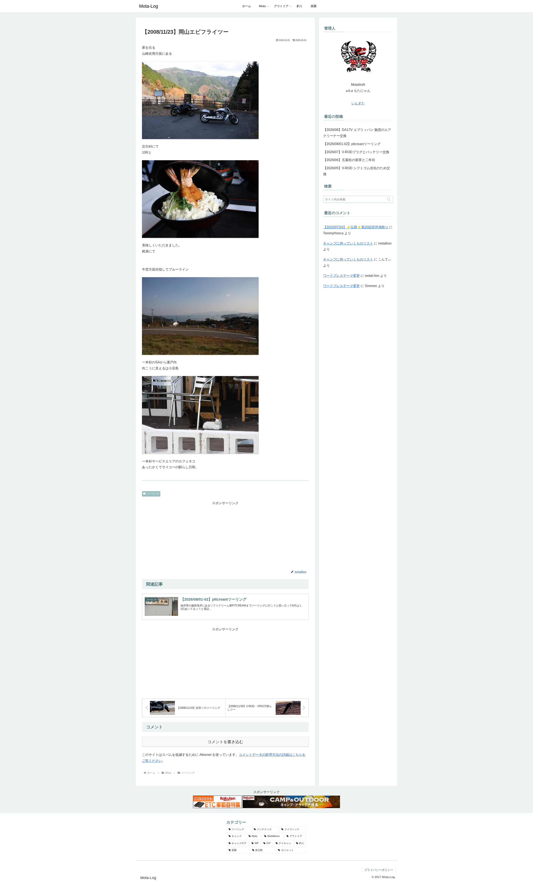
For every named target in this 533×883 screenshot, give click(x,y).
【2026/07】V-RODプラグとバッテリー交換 (356, 152)
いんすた (358, 103)
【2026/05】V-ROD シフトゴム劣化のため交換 (356, 171)
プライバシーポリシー (378, 870)
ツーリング (153, 493)
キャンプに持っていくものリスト (348, 243)
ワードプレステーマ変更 (341, 275)
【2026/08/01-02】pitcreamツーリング (352, 144)
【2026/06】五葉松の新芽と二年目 (349, 160)
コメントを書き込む (225, 742)
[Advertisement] (225, 535)
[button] (388, 199)
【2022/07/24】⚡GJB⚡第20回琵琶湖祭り (355, 227)
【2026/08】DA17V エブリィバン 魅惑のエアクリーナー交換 (357, 133)
